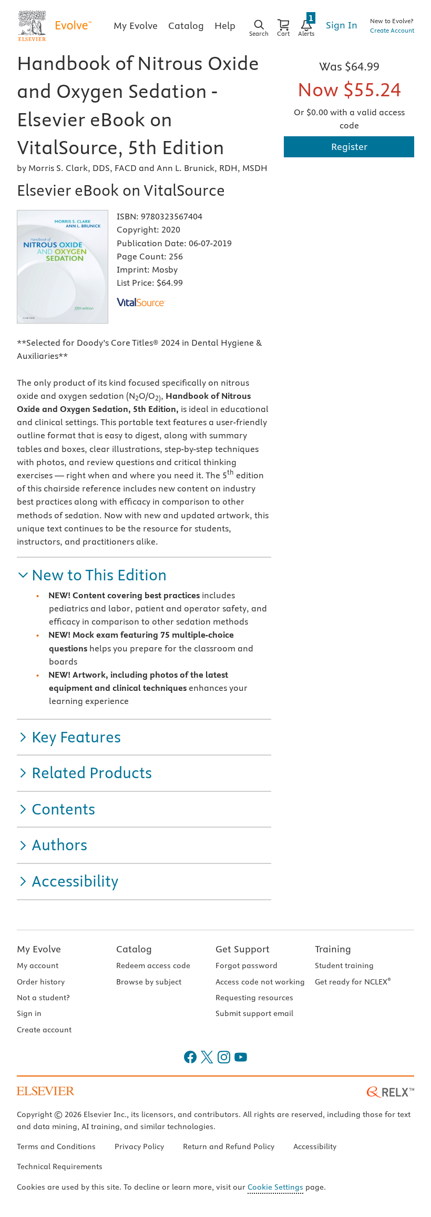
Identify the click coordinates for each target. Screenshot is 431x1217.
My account (37, 965)
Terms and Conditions (56, 1146)
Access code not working (260, 982)
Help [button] (224, 25)
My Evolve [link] (136, 25)
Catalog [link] (186, 25)
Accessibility (314, 1146)
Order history (41, 982)
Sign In (341, 25)
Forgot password (247, 965)
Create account (44, 1029)
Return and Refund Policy (228, 1146)
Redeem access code (153, 965)
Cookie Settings (275, 1187)
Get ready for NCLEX (353, 982)
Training (333, 949)
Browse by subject (148, 982)
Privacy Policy (139, 1146)
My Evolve (39, 949)
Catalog (134, 949)
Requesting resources (254, 997)
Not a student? (43, 997)
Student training (344, 965)
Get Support (243, 949)
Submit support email (254, 1013)
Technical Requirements (59, 1166)
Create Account (392, 30)
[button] (92, 575)
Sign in (29, 1013)
